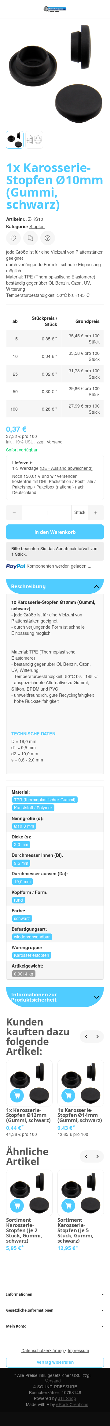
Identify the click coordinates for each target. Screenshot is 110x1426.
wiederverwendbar (32, 936)
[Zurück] (86, 1036)
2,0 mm (21, 844)
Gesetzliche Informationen (29, 1310)
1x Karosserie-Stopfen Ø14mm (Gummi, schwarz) (79, 1115)
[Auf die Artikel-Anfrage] (13, 238)
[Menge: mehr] (96, 512)
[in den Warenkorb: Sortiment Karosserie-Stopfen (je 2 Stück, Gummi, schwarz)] (17, 1206)
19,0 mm (22, 881)
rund (18, 900)
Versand (55, 442)
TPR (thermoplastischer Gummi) (44, 799)
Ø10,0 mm (24, 826)
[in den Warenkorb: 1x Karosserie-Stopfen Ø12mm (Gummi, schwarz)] (17, 1095)
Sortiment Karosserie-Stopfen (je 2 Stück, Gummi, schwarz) (24, 1230)
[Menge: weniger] (14, 512)
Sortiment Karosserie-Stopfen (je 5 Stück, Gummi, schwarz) (75, 1230)
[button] (14, 139)
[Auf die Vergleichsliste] (30, 238)
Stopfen (37, 226)
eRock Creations (72, 1404)
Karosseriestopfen (31, 955)
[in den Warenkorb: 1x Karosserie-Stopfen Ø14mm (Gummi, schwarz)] (68, 1095)
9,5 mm (21, 863)
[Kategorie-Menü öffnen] (10, 8)
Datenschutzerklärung (43, 1350)
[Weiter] (98, 1036)
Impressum (78, 1350)
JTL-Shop (67, 1398)
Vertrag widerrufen (55, 1362)
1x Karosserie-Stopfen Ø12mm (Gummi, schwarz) (28, 1115)
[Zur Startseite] (55, 9)
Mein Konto (16, 1326)
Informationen (19, 1294)
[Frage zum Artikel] (47, 238)
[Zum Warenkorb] (99, 9)
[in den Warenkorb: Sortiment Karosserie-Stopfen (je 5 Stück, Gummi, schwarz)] (68, 1206)
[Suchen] (24, 9)
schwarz (22, 918)
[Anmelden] (88, 9)
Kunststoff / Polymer (33, 807)
